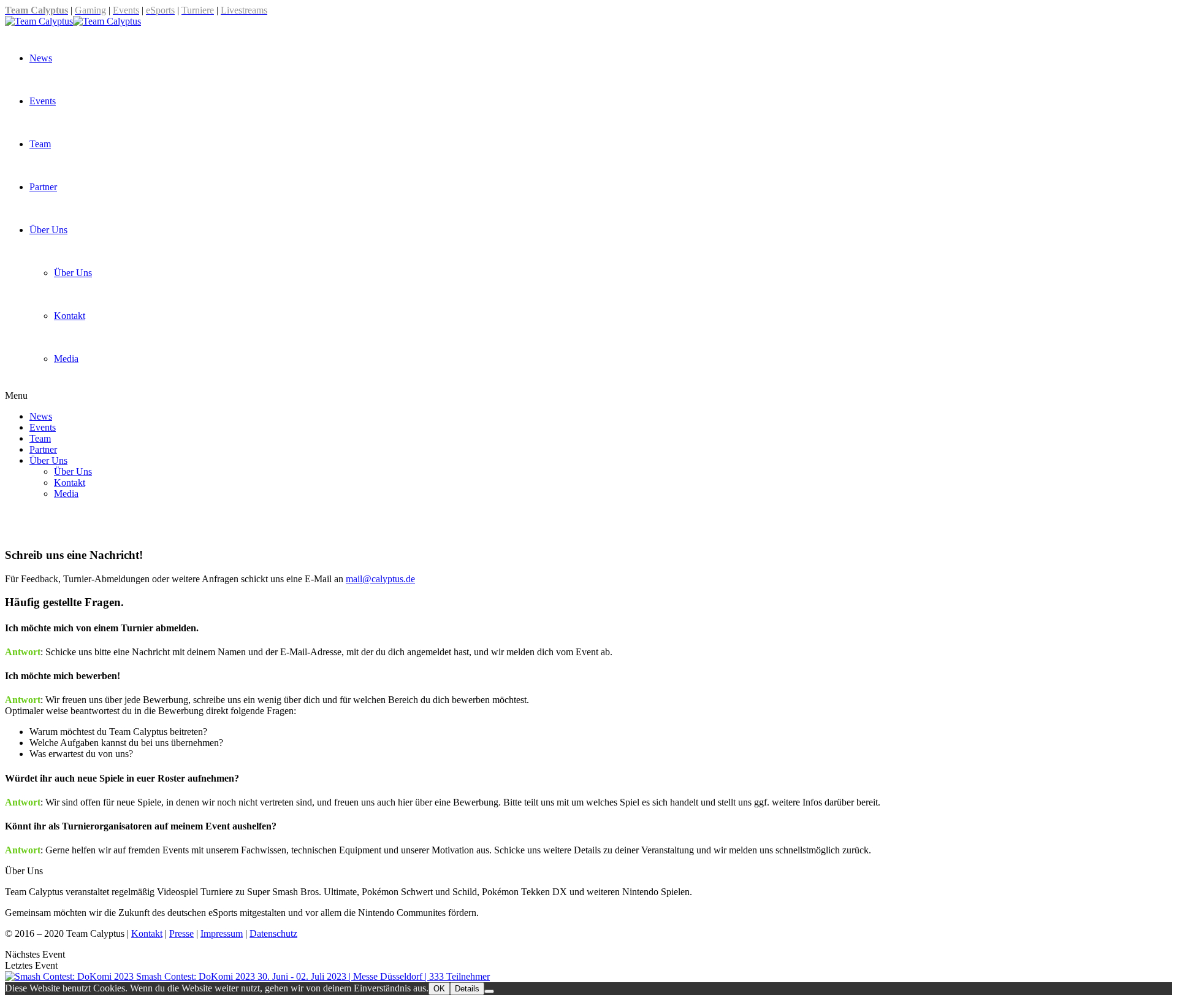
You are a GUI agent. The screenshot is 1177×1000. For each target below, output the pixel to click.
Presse (181, 933)
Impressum (221, 933)
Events (42, 101)
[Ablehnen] (489, 991)
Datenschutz (273, 933)
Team (40, 144)
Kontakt (69, 315)
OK (439, 988)
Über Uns (48, 230)
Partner (43, 187)
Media (66, 358)
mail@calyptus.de (380, 579)
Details (467, 988)
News (40, 58)
